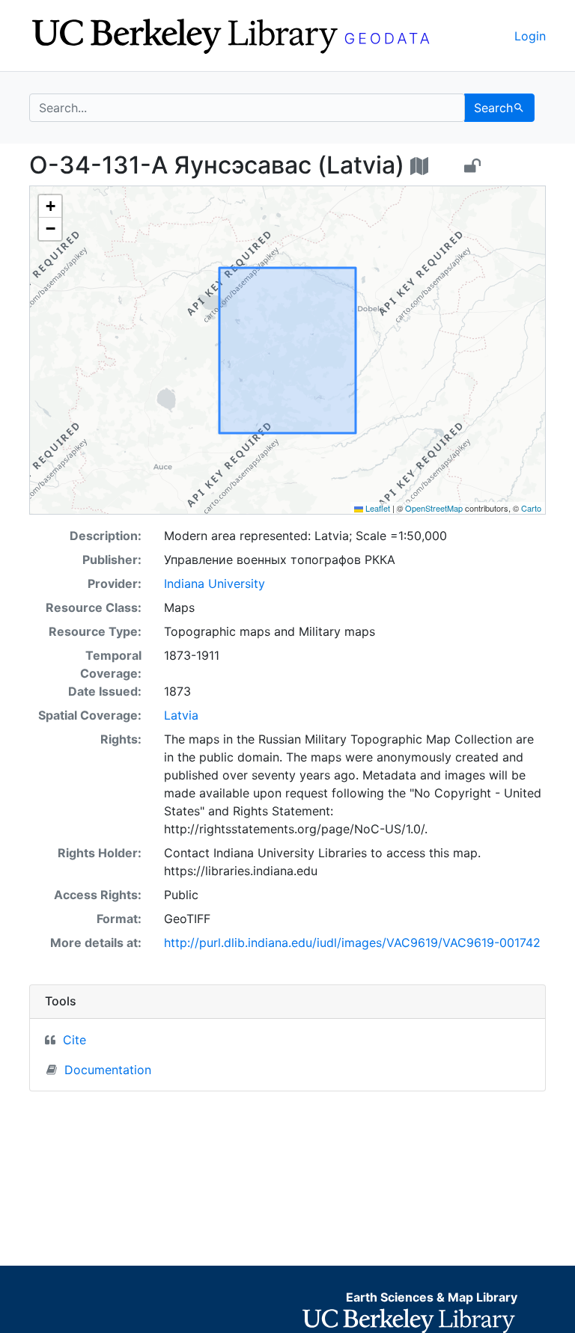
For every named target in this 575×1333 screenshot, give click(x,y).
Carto (531, 508)
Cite (74, 1039)
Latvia (181, 715)
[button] (50, 206)
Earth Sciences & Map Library (431, 1297)
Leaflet (376, 508)
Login (530, 35)
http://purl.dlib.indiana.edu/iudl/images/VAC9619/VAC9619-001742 (352, 942)
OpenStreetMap (434, 508)
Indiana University (214, 583)
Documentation (107, 1069)
